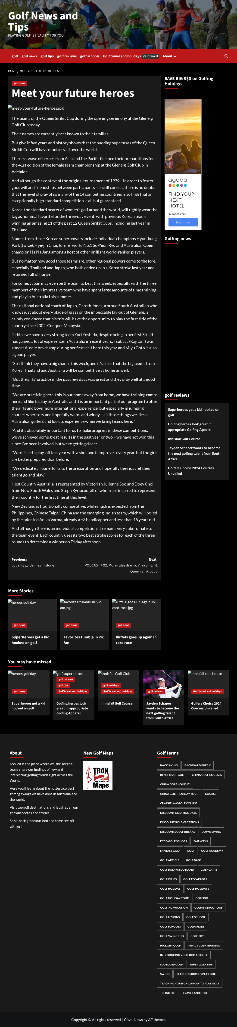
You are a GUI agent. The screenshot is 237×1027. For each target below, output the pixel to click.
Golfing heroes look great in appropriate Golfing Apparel (190, 427)
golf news (29, 56)
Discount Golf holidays (178, 812)
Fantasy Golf (170, 850)
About (167, 56)
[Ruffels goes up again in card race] (136, 615)
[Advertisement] (183, 316)
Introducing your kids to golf (184, 955)
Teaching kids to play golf (196, 974)
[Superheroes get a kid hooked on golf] (32, 615)
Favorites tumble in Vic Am (84, 640)
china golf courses (207, 774)
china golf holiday (175, 784)
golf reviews (67, 56)
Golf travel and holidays (130, 56)
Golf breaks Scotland (177, 869)
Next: (121, 565)
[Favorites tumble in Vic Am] (84, 615)
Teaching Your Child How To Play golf (189, 983)
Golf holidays (198, 888)
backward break (197, 765)
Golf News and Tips (43, 21)
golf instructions (208, 907)
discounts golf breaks (177, 831)
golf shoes (195, 926)
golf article (169, 860)
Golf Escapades (195, 879)
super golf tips (201, 964)
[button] (226, 56)
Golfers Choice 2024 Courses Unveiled (191, 471)
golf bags (193, 860)
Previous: (33, 562)
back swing (169, 765)
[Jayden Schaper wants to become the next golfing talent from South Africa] (163, 683)
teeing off (168, 993)
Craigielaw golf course (178, 803)
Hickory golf (170, 945)
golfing (202, 898)
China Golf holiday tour (179, 793)
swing (165, 974)
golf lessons (170, 917)
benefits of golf (172, 774)
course (210, 793)
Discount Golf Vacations (179, 822)
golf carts (209, 869)
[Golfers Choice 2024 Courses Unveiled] (208, 683)
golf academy (212, 850)
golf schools (90, 56)
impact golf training (203, 945)
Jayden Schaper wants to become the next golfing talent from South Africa (194, 453)
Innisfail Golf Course (184, 439)
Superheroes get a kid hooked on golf (31, 640)
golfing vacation (174, 907)
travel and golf (195, 993)
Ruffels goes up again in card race (136, 640)
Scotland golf (171, 964)
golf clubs (168, 879)
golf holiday (170, 888)
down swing (211, 831)
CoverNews (133, 1019)
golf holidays (111, 685)
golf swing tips (172, 936)
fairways (200, 841)
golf (15, 56)
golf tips (47, 56)
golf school (196, 917)
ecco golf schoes (173, 841)
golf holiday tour (174, 898)
